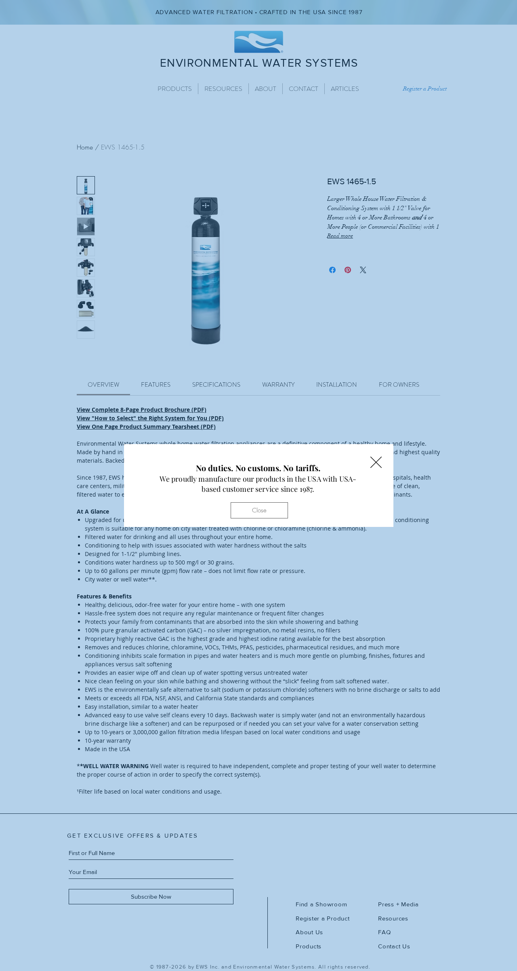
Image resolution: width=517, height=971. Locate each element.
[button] (376, 462)
